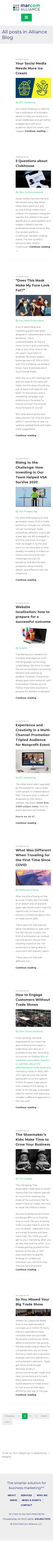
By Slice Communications (29, 192)
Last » (7, 1422)
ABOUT (12, 1495)
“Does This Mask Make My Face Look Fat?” (33, 285)
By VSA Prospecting (26, 511)
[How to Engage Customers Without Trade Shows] (18, 1012)
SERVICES (26, 1495)
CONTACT (26, 1505)
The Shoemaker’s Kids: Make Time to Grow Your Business (33, 1139)
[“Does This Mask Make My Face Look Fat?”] (18, 297)
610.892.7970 (42, 1519)
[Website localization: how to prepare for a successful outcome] (18, 629)
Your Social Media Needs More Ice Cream (31, 68)
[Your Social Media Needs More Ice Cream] (18, 80)
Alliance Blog (22, 59)
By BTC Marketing (25, 102)
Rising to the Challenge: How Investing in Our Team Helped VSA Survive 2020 (31, 472)
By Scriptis (21, 648)
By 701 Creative (24, 1178)
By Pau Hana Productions (30, 320)
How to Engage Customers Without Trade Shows (33, 1000)
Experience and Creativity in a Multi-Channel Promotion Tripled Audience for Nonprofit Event (33, 735)
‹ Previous (9, 1416)
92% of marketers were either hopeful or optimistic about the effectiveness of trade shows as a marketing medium (33, 1064)
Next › (45, 1416)
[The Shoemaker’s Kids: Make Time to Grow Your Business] (18, 1152)
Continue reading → (36, 131)
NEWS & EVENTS (31, 1500)
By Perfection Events (27, 890)
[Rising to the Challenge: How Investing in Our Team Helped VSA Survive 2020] (18, 489)
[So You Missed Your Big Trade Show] (18, 1311)
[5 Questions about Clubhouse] (18, 173)
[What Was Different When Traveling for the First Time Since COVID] (18, 872)
